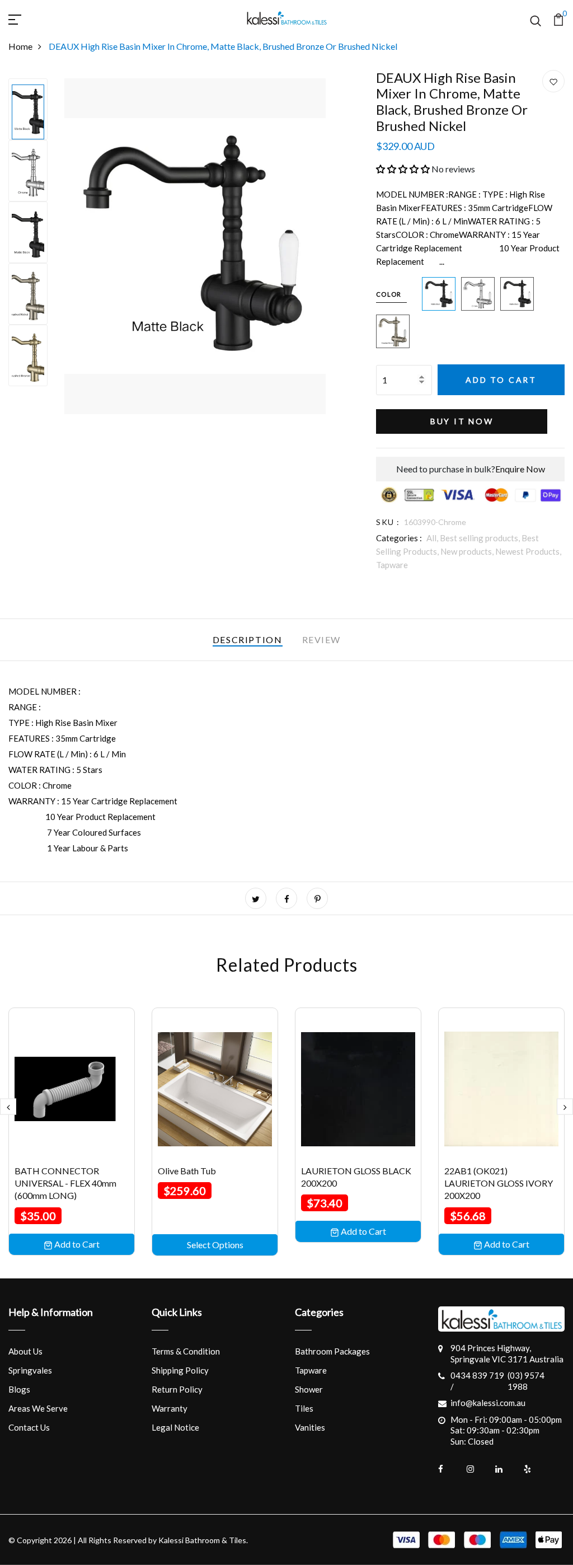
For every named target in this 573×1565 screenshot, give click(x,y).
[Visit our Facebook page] (449, 1469)
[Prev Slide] (8, 1107)
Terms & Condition (186, 1351)
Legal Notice (175, 1427)
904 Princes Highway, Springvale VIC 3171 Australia (506, 1353)
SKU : (388, 522)
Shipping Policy (180, 1370)
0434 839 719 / (477, 1380)
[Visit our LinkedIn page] (506, 1469)
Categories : (399, 538)
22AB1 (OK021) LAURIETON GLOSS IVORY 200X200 (498, 1183)
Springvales (30, 1370)
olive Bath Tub (187, 1170)
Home (20, 46)
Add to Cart (501, 380)
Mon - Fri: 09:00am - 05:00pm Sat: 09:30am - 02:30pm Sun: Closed (506, 1430)
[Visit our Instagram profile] (478, 1469)
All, (433, 538)
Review (321, 639)
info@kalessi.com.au (487, 1403)
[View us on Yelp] (535, 1469)
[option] (28, 109)
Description (248, 639)
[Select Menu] (28, 18)
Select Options (215, 1244)
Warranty (169, 1408)
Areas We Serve (38, 1408)
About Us (25, 1351)
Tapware (392, 565)
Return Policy (177, 1389)
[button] (403, 168)
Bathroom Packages (332, 1351)
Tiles (304, 1408)
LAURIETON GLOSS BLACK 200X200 (356, 1176)
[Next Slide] (565, 1107)
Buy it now (462, 421)
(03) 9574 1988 (526, 1380)
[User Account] (553, 82)
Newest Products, (528, 551)
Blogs (19, 1389)
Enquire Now (520, 468)
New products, (467, 551)
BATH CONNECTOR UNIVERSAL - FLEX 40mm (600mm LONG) (65, 1183)
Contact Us (29, 1427)
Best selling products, (481, 538)
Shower (309, 1389)
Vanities (310, 1427)
